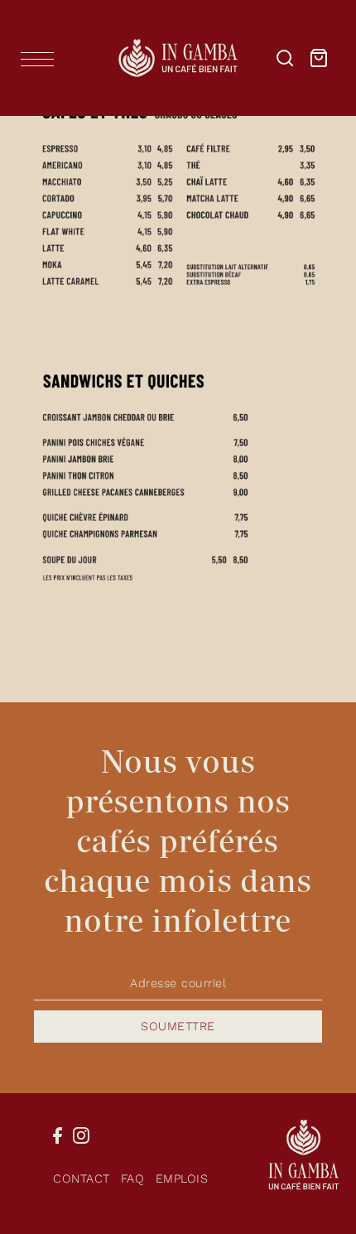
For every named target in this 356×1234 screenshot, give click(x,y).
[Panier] (318, 58)
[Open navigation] (41, 58)
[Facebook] (57, 1136)
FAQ (133, 1179)
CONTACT (81, 1179)
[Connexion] (284, 58)
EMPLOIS (182, 1179)
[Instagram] (81, 1136)
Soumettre (178, 1026)
